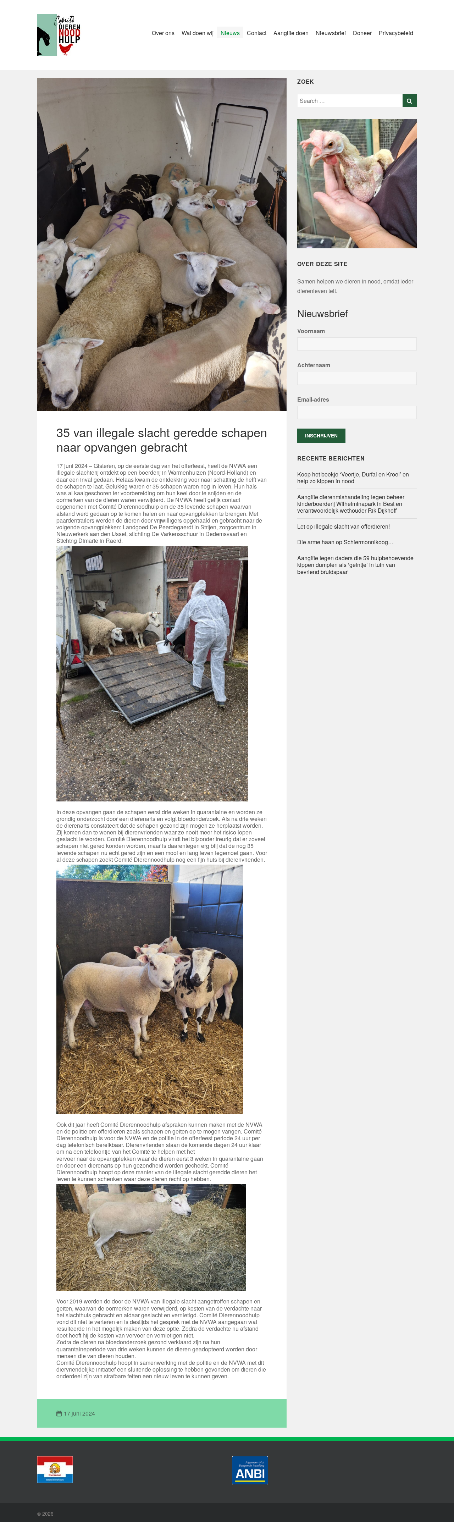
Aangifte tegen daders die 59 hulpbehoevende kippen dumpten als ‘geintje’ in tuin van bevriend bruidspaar (355, 565)
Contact (256, 33)
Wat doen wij (198, 33)
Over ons (163, 33)
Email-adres (313, 399)
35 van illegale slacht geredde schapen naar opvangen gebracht (161, 439)
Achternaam (313, 365)
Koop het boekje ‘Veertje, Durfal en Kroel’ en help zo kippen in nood (353, 477)
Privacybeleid (396, 33)
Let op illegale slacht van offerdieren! (344, 526)
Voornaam (311, 331)
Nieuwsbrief (331, 33)
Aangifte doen (291, 33)
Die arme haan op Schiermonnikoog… (345, 542)
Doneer (362, 33)
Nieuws (230, 33)
